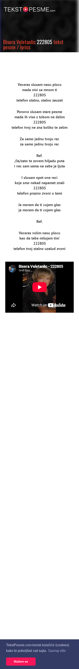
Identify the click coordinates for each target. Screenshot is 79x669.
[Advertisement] (39, 63)
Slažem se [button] (21, 661)
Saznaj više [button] (57, 650)
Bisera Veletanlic (19, 42)
